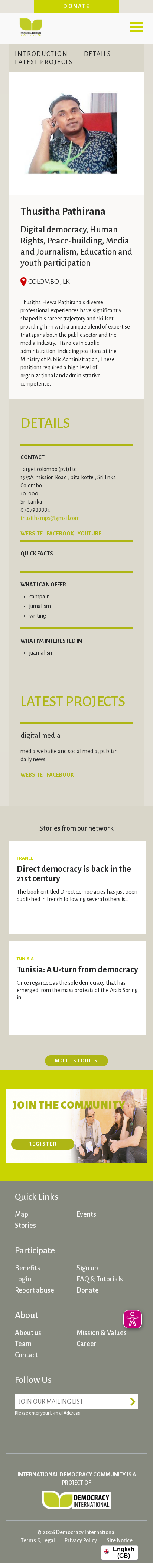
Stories (25, 1225)
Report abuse (34, 1290)
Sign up (87, 1268)
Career (86, 1344)
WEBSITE (31, 534)
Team (23, 1344)
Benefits (27, 1268)
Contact (26, 1355)
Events (86, 1214)
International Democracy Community (30, 26)
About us (28, 1333)
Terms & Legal (38, 1540)
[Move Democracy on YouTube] (78, 1431)
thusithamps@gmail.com (50, 518)
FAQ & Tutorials (99, 1279)
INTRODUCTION (41, 54)
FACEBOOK (60, 534)
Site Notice (120, 1540)
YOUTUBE (89, 534)
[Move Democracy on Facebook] (22, 1431)
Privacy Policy (81, 1540)
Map (21, 1214)
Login (23, 1279)
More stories (76, 1060)
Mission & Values (101, 1333)
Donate (76, 6)
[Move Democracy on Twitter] (50, 1431)
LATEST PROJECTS (44, 62)
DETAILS (97, 54)
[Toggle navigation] (136, 27)
